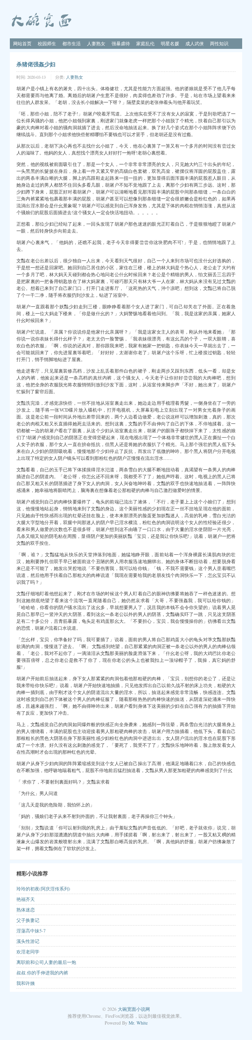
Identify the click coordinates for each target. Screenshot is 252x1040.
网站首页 (22, 43)
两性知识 (219, 43)
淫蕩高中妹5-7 (31, 931)
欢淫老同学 (27, 951)
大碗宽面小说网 (134, 1009)
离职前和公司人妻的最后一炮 (46, 962)
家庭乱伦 (145, 43)
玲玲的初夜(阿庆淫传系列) (43, 889)
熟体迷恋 (25, 910)
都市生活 (71, 43)
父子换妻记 (27, 920)
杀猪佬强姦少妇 (35, 64)
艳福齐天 (25, 899)
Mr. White (138, 1023)
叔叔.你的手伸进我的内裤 (42, 972)
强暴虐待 (121, 43)
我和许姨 (25, 983)
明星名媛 (170, 43)
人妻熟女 (96, 43)
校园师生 (47, 43)
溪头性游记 (27, 941)
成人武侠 (194, 43)
